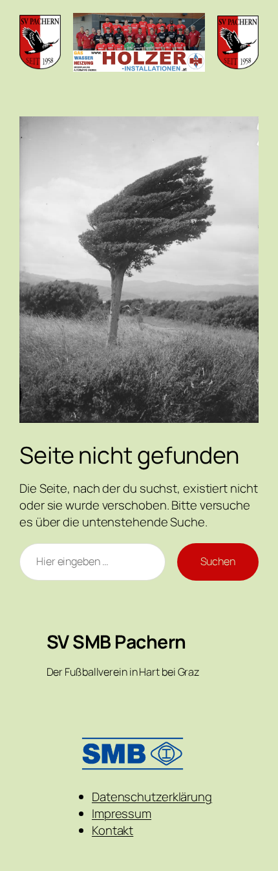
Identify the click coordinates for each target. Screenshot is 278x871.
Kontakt (112, 830)
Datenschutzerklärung (152, 796)
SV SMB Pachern (116, 641)
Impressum (121, 813)
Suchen (217, 561)
